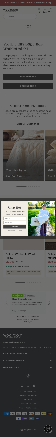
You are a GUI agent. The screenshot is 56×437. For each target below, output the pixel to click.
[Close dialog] (53, 203)
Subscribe (15, 226)
